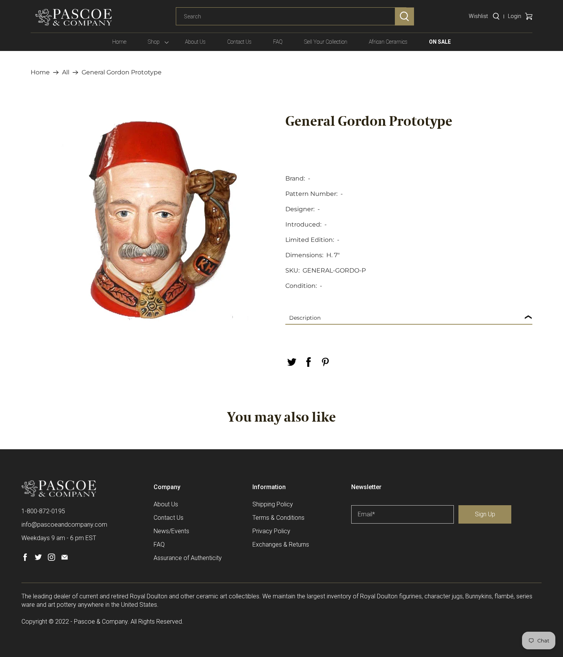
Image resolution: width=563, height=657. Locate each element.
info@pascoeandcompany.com (64, 524)
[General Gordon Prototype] (154, 220)
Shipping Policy (272, 504)
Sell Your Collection (325, 42)
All (65, 72)
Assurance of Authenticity (188, 558)
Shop (154, 42)
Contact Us (239, 42)
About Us (195, 42)
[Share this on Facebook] (308, 362)
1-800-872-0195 (43, 511)
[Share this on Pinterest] (325, 362)
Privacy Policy (271, 531)
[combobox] (291, 16)
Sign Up (485, 514)
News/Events (171, 531)
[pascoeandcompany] (73, 17)
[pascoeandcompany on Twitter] (38, 559)
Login (514, 16)
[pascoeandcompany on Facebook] (25, 559)
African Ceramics (388, 42)
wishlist (478, 16)
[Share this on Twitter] (291, 362)
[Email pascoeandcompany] (64, 559)
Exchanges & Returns (280, 544)
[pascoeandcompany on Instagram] (51, 559)
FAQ (278, 42)
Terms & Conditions (278, 517)
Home (119, 42)
